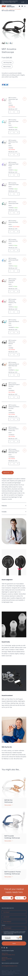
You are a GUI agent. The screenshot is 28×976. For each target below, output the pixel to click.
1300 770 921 (5, 953)
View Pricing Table (7, 62)
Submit (14, 943)
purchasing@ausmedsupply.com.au (9, 965)
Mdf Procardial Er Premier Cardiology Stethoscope (12, 873)
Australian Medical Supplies (8, 950)
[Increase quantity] (18, 112)
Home (3, 9)
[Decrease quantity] (10, 112)
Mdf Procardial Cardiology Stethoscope (12, 837)
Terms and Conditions (16, 970)
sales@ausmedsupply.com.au (8, 954)
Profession (3, 925)
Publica (12, 974)
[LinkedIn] (6, 947)
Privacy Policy (4, 971)
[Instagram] (4, 947)
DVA (11, 970)
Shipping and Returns (5, 970)
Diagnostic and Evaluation (15, 9)
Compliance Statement (11, 971)
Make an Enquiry (7, 66)
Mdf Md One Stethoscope (8, 801)
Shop (7, 9)
